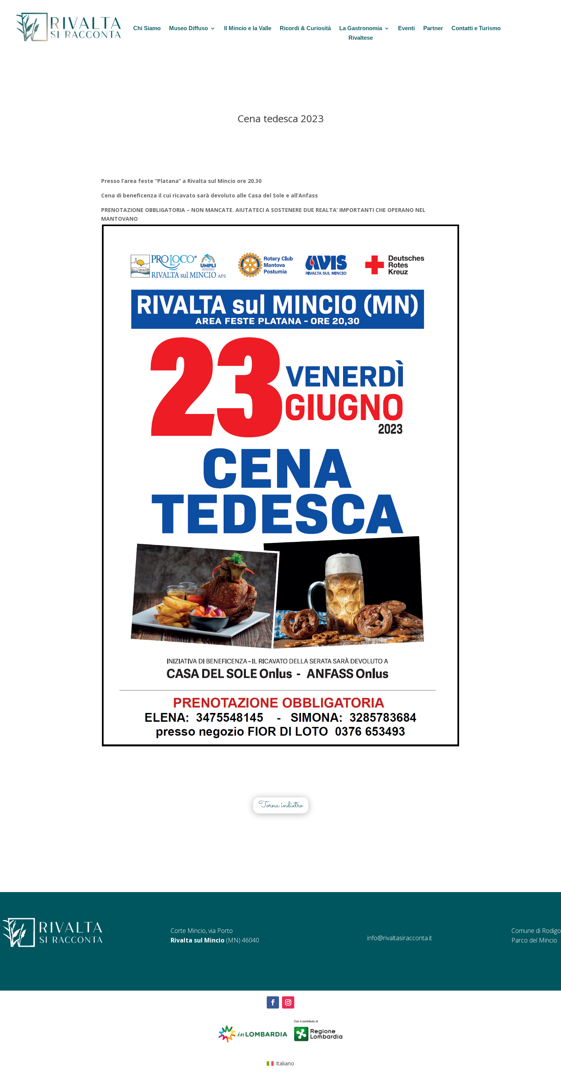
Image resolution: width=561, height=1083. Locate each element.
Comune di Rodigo (536, 930)
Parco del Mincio (534, 940)
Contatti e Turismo (476, 28)
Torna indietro (281, 805)
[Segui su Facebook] (273, 1002)
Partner (433, 28)
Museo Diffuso (188, 28)
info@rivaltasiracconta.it (399, 938)
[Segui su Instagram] (288, 1002)
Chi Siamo (147, 28)
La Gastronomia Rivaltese (360, 33)
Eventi (406, 28)
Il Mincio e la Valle (247, 28)
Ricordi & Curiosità (305, 28)
